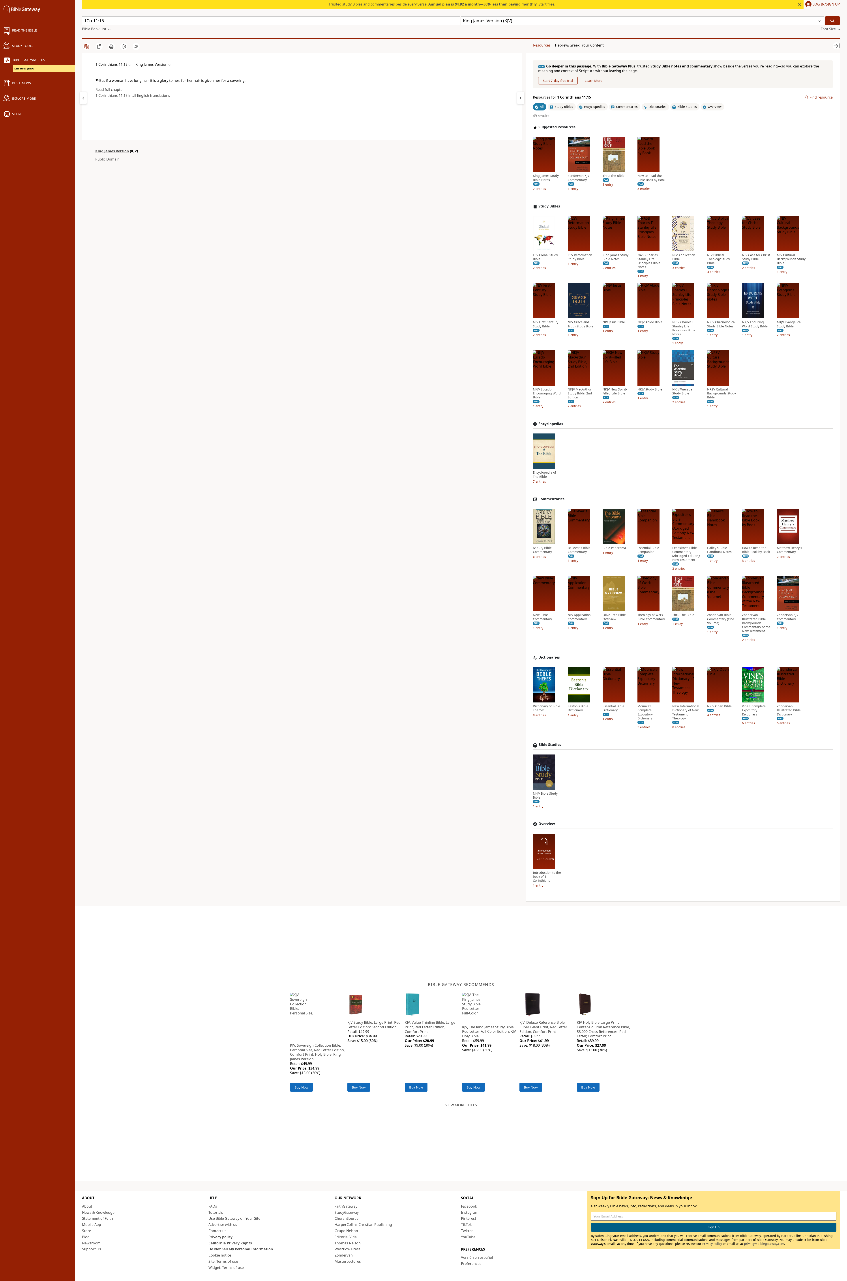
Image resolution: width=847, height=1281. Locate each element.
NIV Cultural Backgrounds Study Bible (791, 259)
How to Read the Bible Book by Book (651, 178)
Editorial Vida (346, 1236)
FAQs (212, 1206)
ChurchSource (346, 1218)
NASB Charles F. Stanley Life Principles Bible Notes (649, 261)
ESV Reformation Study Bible (580, 257)
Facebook (469, 1206)
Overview (546, 824)
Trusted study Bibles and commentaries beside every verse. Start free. (442, 4)
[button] (822, 4)
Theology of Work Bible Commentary (651, 617)
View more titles (461, 1105)
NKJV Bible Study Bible (545, 795)
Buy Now (301, 1087)
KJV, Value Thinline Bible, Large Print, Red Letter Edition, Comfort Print (430, 1027)
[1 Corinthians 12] (520, 98)
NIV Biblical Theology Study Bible (718, 259)
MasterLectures (348, 1261)
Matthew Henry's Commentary (789, 550)
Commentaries (551, 499)
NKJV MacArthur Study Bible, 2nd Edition (580, 393)
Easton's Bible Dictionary (578, 708)
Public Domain (107, 159)
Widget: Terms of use (226, 1267)
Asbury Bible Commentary (542, 550)
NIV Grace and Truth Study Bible (580, 324)
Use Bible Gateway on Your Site (234, 1218)
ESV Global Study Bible (545, 257)
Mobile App (91, 1224)
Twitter (467, 1230)
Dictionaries (549, 657)
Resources (542, 45)
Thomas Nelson (348, 1243)
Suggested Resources (556, 127)
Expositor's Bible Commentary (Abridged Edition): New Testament (686, 554)
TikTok (466, 1224)
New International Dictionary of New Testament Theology (685, 712)
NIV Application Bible (683, 257)
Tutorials (215, 1212)
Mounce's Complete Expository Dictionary (645, 712)
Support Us (91, 1249)
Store (86, 1230)
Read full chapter (110, 89)
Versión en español (477, 1257)
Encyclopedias (550, 424)
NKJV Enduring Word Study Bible (755, 324)
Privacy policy (220, 1236)
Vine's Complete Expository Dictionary (754, 710)
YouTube (468, 1236)
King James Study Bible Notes (546, 178)
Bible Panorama (614, 548)
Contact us (217, 1230)
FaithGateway (346, 1206)
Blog (86, 1236)
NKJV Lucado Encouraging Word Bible (547, 393)
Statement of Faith (97, 1218)
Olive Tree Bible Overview (614, 617)
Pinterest (468, 1218)
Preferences (471, 1263)
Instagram (469, 1212)
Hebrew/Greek (567, 45)
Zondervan (344, 1255)
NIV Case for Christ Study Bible (756, 257)
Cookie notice (219, 1255)
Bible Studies (549, 744)
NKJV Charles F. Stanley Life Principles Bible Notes (683, 328)
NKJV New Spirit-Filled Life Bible (615, 391)
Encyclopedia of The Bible (544, 474)
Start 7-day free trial (558, 80)
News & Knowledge (98, 1212)
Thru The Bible (613, 176)
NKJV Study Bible (649, 389)
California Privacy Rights (230, 1243)
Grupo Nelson (346, 1230)
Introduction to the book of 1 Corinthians (547, 877)
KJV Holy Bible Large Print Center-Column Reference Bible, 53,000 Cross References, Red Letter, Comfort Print (603, 1029)
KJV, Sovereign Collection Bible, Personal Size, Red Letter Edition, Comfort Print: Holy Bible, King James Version (317, 1052)
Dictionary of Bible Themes (546, 708)
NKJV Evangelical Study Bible (789, 324)
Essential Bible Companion (648, 550)
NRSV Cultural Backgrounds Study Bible (721, 393)
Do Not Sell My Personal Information (240, 1249)
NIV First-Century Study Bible (545, 324)
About (87, 1206)
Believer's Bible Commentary (579, 550)
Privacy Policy (712, 1244)
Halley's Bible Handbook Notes (719, 550)
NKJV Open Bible (719, 706)
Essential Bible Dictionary (613, 708)
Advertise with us (222, 1224)
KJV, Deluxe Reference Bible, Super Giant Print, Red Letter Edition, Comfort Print (543, 1027)
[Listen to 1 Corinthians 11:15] (136, 46)
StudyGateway (347, 1212)
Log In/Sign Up (826, 4)
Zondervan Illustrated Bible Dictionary (789, 710)
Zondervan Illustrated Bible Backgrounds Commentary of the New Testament (756, 623)
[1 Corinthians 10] (83, 98)
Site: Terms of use (223, 1261)
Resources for (562, 97)
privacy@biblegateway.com (764, 1244)
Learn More (593, 80)
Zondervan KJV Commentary (578, 178)
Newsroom (91, 1243)
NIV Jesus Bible (614, 322)
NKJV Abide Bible (649, 322)
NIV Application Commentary (579, 617)
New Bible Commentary (542, 617)
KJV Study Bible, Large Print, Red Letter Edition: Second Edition (374, 1024)
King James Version (112, 151)
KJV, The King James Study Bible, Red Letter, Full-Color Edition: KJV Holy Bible (489, 1032)
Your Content (593, 45)
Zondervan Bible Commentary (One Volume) (720, 619)
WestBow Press (347, 1249)
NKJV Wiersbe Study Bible (682, 391)
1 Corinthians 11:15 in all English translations (133, 95)
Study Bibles (549, 206)
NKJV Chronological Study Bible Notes (721, 324)
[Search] (832, 20)
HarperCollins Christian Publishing (363, 1224)
